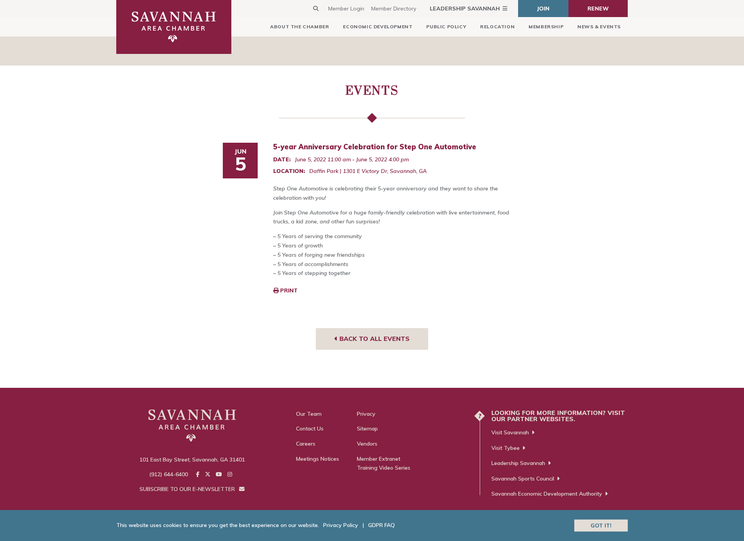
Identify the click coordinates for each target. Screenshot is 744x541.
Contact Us (310, 428)
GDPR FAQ (381, 525)
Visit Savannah (510, 432)
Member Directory (393, 8)
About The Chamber (299, 26)
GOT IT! (601, 525)
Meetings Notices (317, 458)
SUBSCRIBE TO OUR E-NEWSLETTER (188, 489)
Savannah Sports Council (522, 478)
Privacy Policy (340, 525)
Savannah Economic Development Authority (546, 493)
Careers (305, 443)
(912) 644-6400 (168, 474)
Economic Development (377, 26)
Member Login (346, 8)
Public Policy (446, 26)
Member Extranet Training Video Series (383, 463)
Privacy (366, 413)
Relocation (497, 26)
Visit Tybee (505, 447)
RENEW (598, 8)
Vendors (367, 443)
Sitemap (367, 428)
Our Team (309, 413)
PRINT (288, 290)
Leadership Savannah (465, 8)
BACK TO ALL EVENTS (374, 338)
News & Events (599, 26)
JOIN (543, 8)
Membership (546, 26)
